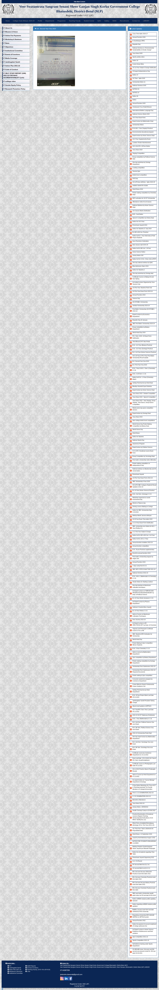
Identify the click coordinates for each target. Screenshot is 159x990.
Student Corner (89, 21)
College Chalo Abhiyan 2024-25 (24, 21)
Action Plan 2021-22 (15, 969)
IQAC (99, 21)
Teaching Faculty (74, 21)
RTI (10, 966)
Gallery (106, 21)
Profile (40, 21)
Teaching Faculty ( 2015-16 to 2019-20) (38, 969)
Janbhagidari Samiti (15, 968)
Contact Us (136, 21)
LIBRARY (146, 21)
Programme (61, 21)
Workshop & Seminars (15, 971)
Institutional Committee (16, 973)
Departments (49, 21)
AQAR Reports (31, 966)
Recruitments (124, 21)
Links (28, 971)
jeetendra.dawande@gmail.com (71, 974)
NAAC (114, 21)
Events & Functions (32, 968)
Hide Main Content (79, 2)
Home (8, 21)
